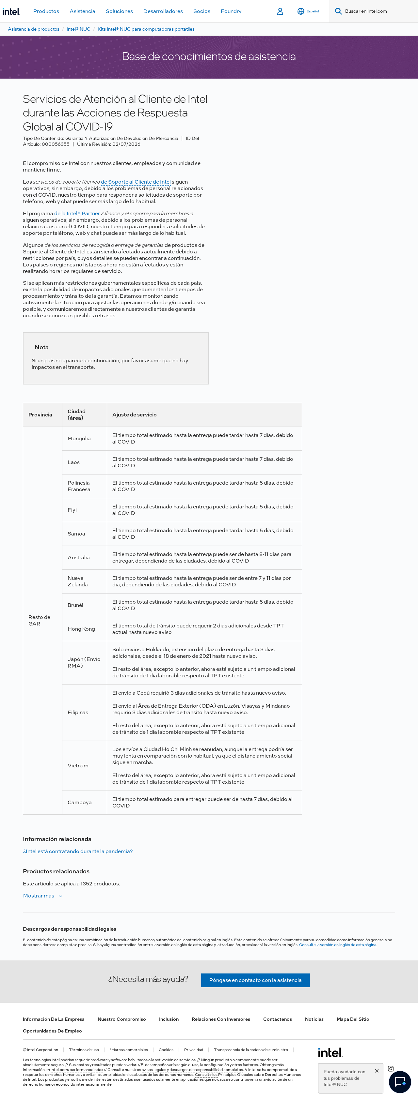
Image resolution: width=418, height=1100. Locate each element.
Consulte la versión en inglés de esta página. (338, 944)
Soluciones (119, 11)
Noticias (314, 1019)
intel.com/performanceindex (77, 1069)
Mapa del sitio (353, 1019)
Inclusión (169, 1019)
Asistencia (82, 11)
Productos (46, 11)
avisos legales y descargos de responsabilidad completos (192, 1069)
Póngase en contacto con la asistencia (255, 980)
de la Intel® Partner (77, 213)
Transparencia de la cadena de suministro (251, 1049)
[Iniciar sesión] (280, 11)
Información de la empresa (54, 1019)
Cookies (166, 1049)
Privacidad (193, 1049)
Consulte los (206, 1074)
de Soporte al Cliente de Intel (136, 181)
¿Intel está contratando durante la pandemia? (78, 851)
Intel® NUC (78, 29)
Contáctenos (277, 1019)
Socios (201, 11)
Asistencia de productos (33, 29)
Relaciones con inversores (221, 1019)
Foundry (231, 11)
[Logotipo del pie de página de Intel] (330, 1052)
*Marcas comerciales (129, 1049)
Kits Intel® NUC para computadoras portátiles (146, 29)
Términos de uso (84, 1049)
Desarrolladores (163, 11)
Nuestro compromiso (122, 1019)
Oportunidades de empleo (52, 1031)
